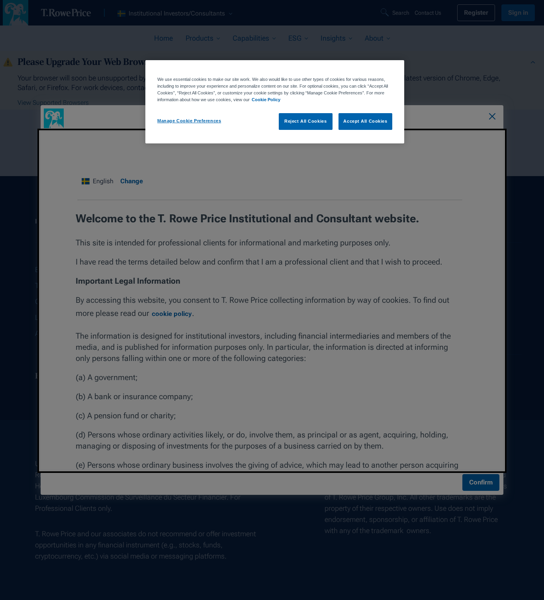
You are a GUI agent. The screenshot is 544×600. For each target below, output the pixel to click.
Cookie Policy (266, 99)
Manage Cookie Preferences (189, 120)
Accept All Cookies (365, 121)
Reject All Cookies (305, 121)
